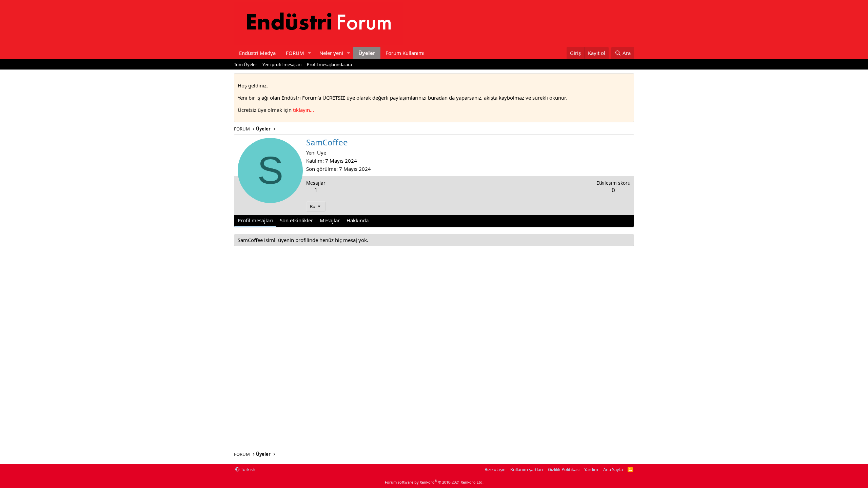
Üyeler (366, 52)
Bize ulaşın (495, 469)
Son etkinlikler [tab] (296, 220)
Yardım (591, 469)
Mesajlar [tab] (330, 220)
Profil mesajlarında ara (329, 64)
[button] (309, 53)
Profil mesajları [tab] (255, 220)
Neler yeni (331, 52)
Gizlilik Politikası (563, 469)
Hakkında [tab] (358, 220)
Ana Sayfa (613, 469)
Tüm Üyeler (245, 64)
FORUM (295, 52)
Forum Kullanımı (405, 52)
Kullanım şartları (526, 469)
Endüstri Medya (257, 52)
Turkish (247, 469)
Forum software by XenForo (434, 482)
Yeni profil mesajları (281, 64)
